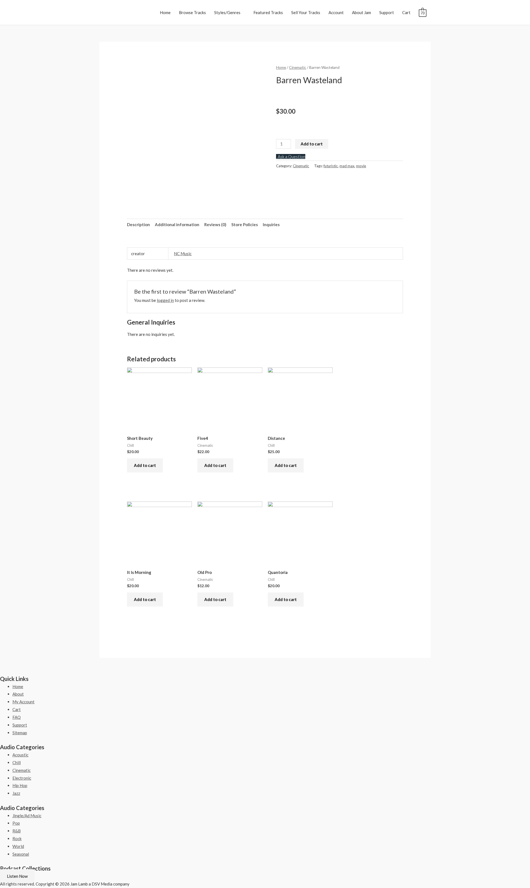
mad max (347, 166)
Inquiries (271, 224)
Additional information (177, 224)
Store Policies (244, 224)
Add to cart (312, 143)
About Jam (361, 12)
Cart (406, 12)
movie (361, 166)
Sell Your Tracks (305, 12)
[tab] (138, 225)
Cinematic (297, 67)
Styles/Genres (227, 12)
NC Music (183, 253)
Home (165, 12)
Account (336, 12)
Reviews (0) (215, 224)
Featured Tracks (268, 12)
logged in (165, 300)
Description (138, 224)
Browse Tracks (192, 12)
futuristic (331, 166)
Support (386, 12)
